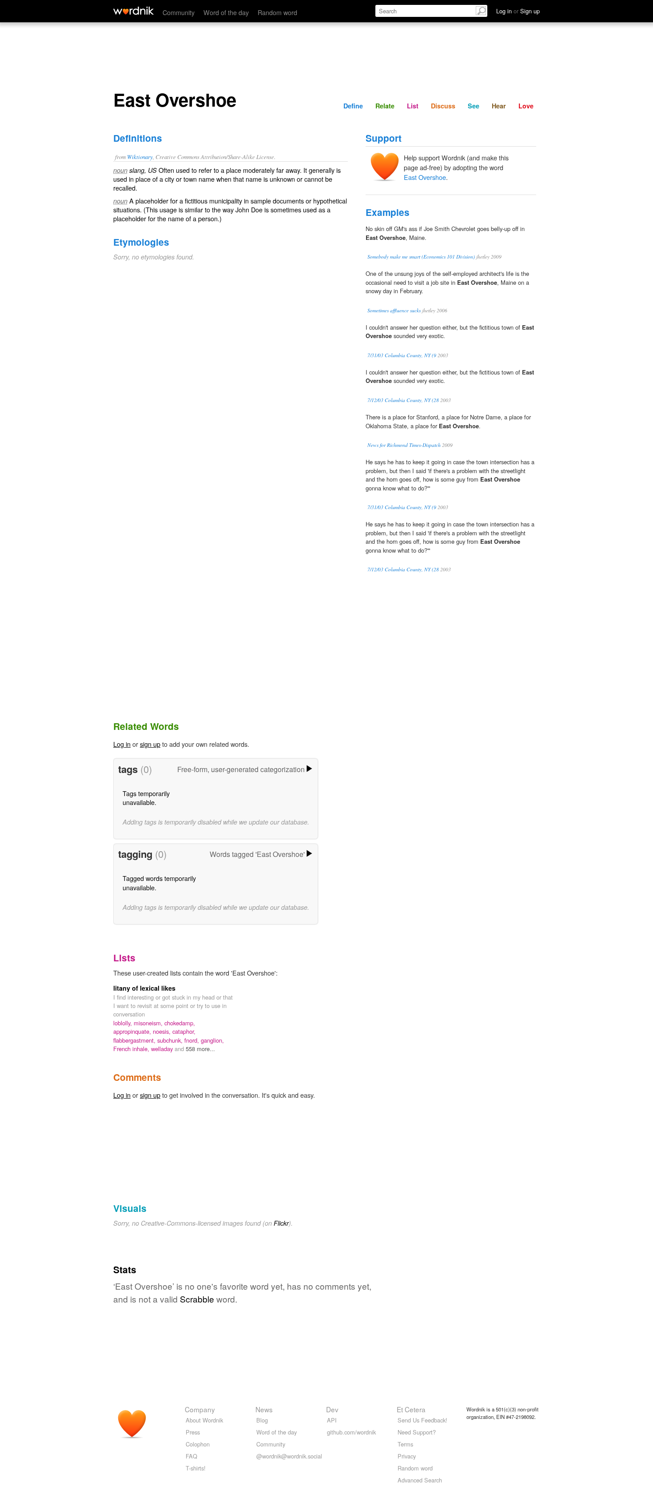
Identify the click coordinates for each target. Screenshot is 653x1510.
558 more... (200, 1048)
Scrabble (197, 1299)
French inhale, (132, 1048)
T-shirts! (196, 1468)
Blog (262, 1420)
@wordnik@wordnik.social (289, 1456)
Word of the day (226, 12)
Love (526, 105)
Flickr (281, 1223)
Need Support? (417, 1432)
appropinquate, (133, 1031)
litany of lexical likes (144, 988)
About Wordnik (204, 1420)
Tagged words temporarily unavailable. (159, 882)
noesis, (162, 1031)
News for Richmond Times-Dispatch (404, 445)
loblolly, (123, 1023)
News (264, 1409)
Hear (499, 105)
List (412, 105)
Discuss (443, 105)
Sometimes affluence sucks (394, 310)
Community (179, 12)
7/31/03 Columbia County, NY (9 (401, 355)
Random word (277, 12)
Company (200, 1409)
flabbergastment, (135, 1040)
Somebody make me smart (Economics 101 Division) (421, 256)
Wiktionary (140, 156)
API (332, 1420)
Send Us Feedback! (422, 1420)
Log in (122, 744)
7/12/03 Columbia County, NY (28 (403, 400)
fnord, (192, 1040)
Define (353, 105)
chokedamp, (179, 1023)
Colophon (198, 1444)
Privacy (407, 1456)
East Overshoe (425, 177)
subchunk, (170, 1040)
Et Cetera (411, 1409)
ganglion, (212, 1040)
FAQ (191, 1456)
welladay (163, 1048)
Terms (405, 1444)
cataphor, (183, 1031)
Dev (332, 1409)
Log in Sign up (518, 11)
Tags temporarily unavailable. (146, 798)
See (473, 105)
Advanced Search (420, 1480)
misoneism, (149, 1023)
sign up (150, 744)
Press (193, 1432)
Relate (384, 105)
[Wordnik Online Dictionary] (133, 11)
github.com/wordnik (351, 1432)
